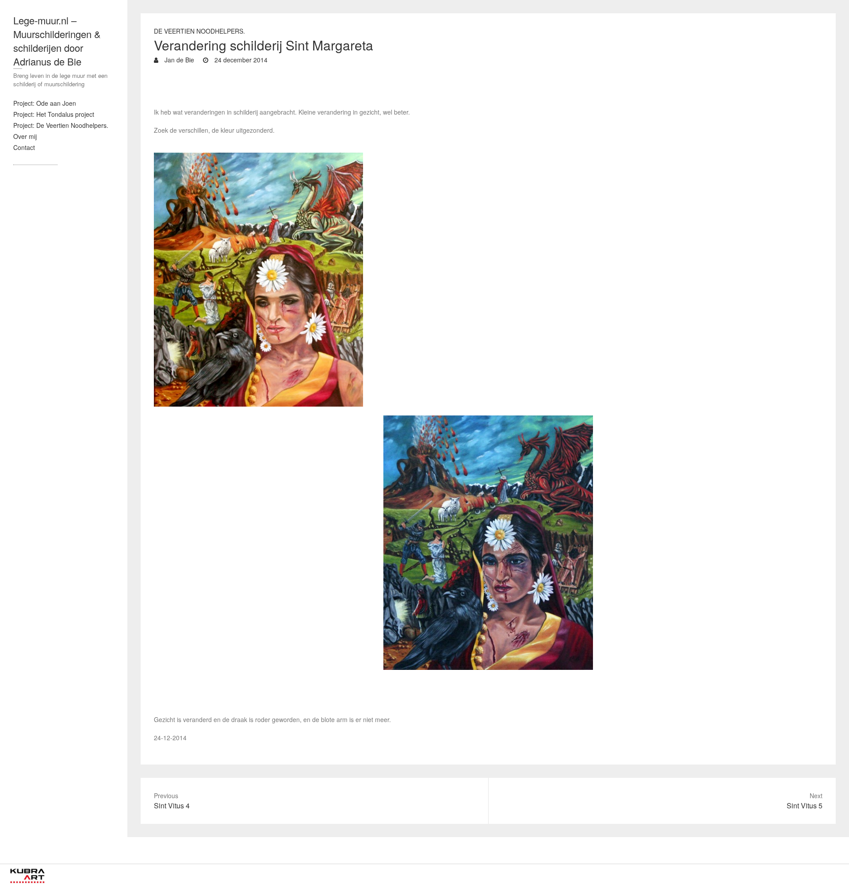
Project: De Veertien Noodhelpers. (60, 125)
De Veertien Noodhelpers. (199, 31)
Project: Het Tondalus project (53, 114)
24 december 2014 (240, 59)
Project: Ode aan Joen (44, 103)
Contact (24, 147)
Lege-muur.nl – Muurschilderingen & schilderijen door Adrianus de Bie (57, 40)
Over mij (25, 136)
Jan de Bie (178, 59)
